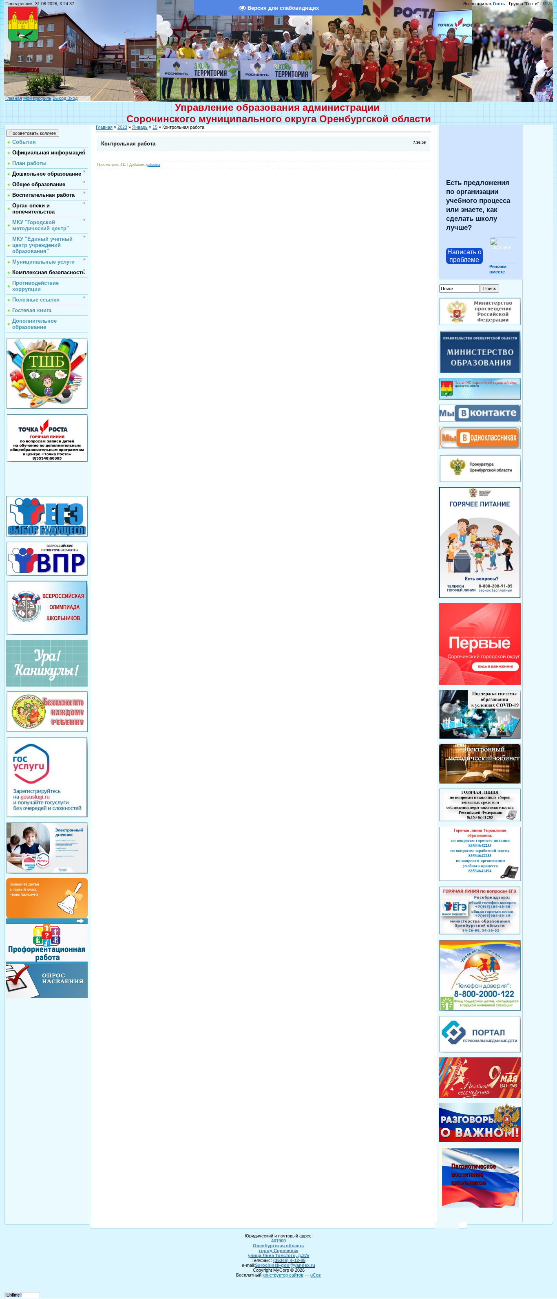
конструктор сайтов (283, 1275)
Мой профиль (37, 98)
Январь (140, 127)
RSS (547, 3)
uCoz (315, 1275)
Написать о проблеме (464, 256)
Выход (59, 98)
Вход (71, 98)
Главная (13, 98)
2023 (122, 127)
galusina (153, 165)
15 (155, 127)
